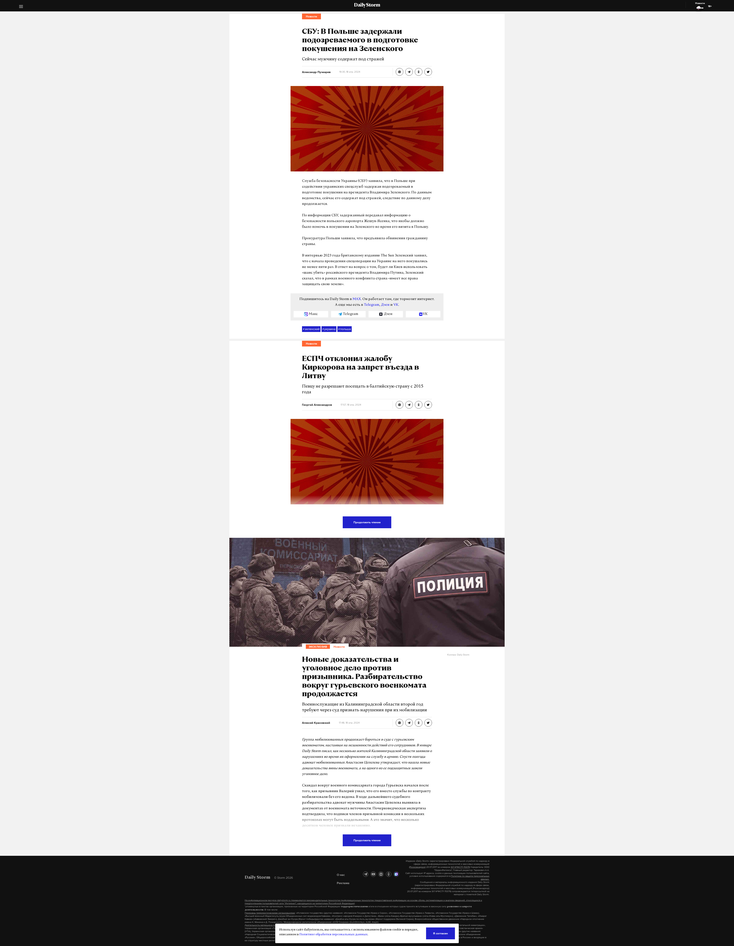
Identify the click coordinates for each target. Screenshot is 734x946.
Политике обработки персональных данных (333, 934)
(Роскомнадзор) (417, 867)
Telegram (371, 305)
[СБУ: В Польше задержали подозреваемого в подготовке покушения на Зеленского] (399, 72)
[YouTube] (373, 874)
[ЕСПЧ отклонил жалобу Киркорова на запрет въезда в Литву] (399, 405)
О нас (341, 874)
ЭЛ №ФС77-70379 (460, 867)
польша (344, 329)
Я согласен (440, 933)
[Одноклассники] (388, 874)
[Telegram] (365, 874)
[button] (21, 7)
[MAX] (396, 874)
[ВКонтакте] (381, 874)
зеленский (311, 329)
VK (395, 305)
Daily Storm (367, 5)
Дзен (385, 305)
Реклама (343, 883)
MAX (357, 299)
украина (328, 329)
